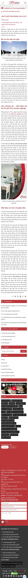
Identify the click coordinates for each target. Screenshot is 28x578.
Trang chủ (7, 8)
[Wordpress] (13, 576)
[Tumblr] (16, 576)
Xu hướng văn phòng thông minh (10, 431)
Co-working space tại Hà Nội (9, 314)
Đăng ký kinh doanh (17, 400)
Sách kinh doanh (5, 400)
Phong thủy (12, 403)
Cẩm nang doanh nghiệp (19, 414)
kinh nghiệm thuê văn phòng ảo (15, 412)
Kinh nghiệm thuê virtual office (11, 22)
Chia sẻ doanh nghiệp (18, 8)
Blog (3, 359)
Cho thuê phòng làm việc (8, 336)
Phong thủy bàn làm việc (8, 426)
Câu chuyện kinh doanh (7, 420)
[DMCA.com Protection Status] (18, 573)
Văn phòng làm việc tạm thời (10, 557)
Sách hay (4, 362)
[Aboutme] (6, 576)
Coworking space (20, 403)
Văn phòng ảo (6, 342)
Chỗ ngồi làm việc (7, 339)
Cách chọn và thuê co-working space (12, 547)
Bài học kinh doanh (6, 414)
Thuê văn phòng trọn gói (9, 552)
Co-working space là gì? (9, 542)
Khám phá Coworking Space (9, 429)
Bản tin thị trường (13, 417)
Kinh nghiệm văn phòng (8, 375)
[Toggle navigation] (3, 2)
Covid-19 (18, 426)
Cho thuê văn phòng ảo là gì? (11, 11)
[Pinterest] (21, 576)
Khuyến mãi (4, 403)
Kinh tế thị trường (6, 369)
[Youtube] (11, 576)
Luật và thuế (5, 366)
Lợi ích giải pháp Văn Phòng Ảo (11, 536)
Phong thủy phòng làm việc (8, 423)
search (23, 351)
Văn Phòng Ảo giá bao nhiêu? (11, 534)
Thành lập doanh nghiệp (8, 333)
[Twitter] (8, 576)
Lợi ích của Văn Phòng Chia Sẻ (11, 544)
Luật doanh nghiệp (18, 409)
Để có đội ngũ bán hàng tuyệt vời (11, 311)
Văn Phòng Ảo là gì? (8, 532)
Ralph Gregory (14, 434)
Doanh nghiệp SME (6, 409)
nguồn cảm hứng (6, 437)
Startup (20, 406)
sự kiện (3, 412)
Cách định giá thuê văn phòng (11, 555)
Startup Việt (4, 417)
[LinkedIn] (18, 576)
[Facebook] (3, 576)
